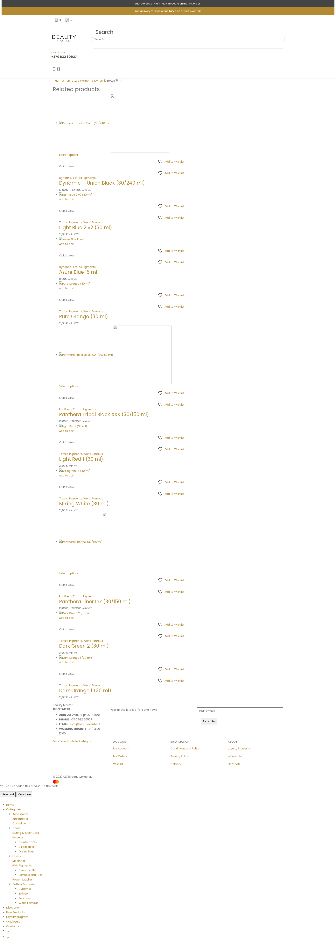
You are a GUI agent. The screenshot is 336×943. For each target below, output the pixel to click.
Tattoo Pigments (84, 178)
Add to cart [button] (66, 199)
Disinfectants (28, 842)
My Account (121, 748)
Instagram (86, 741)
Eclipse (23, 893)
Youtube (73, 741)
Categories (13, 809)
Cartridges (19, 823)
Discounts (13, 908)
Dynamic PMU (28, 870)
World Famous (93, 222)
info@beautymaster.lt (85, 724)
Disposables (27, 847)
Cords (16, 828)
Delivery (176, 764)
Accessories (20, 814)
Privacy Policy (180, 756)
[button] (102, 32)
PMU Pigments (22, 865)
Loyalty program (17, 917)
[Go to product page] (171, 123)
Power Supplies (22, 879)
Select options (69, 155)
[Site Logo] (64, 38)
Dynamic (65, 178)
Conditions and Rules (185, 748)
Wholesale (235, 756)
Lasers (16, 856)
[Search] (94, 45)
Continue (24, 794)
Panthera (65, 409)
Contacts (234, 764)
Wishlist (118, 764)
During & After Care (25, 833)
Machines (18, 861)
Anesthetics (20, 819)
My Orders (120, 756)
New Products (15, 912)
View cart (8, 794)
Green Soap (27, 851)
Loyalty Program (239, 748)
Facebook (59, 741)
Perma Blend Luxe (31, 875)
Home (10, 805)
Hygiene (17, 837)
